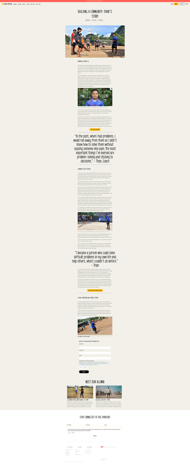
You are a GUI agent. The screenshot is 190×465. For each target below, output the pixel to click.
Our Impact (15, 4)
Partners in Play (88, 451)
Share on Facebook (88, 20)
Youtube (109, 449)
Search (172, 4)
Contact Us (77, 449)
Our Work (19, 4)
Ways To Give (38, 4)
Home (7, 4)
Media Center (77, 451)
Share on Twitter (94, 20)
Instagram (105, 449)
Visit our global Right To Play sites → (110, 446)
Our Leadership (88, 449)
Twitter (103, 449)
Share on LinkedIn (101, 20)
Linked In (107, 449)
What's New (33, 4)
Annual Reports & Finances (68, 450)
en (187, 4)
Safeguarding (77, 454)
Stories (28, 4)
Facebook (101, 449)
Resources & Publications (67, 453)
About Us (24, 4)
